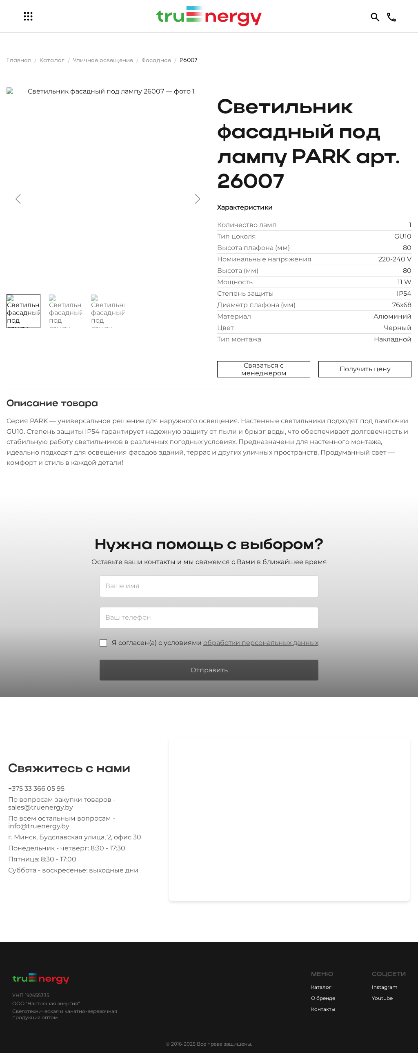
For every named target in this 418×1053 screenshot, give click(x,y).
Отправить (209, 670)
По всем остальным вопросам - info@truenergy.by (61, 822)
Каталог (52, 61)
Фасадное (156, 61)
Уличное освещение (103, 61)
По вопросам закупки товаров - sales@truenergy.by (62, 803)
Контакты (323, 1009)
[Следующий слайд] (197, 199)
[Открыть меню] (28, 16)
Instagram (385, 987)
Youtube (382, 998)
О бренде (323, 998)
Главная (19, 61)
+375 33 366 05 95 (36, 788)
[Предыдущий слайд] (18, 199)
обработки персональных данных (260, 643)
